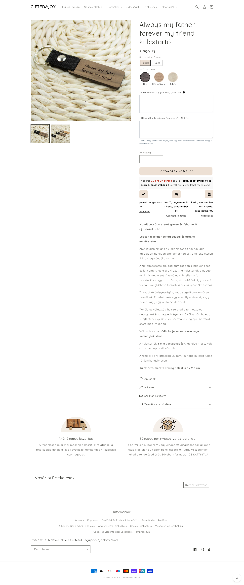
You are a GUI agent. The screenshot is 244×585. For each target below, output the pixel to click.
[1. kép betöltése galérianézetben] (40, 133)
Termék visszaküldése (154, 520)
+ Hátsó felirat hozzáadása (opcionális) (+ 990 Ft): (164, 118)
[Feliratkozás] (86, 549)
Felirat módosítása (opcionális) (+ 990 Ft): (160, 92)
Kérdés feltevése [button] (196, 485)
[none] (145, 63)
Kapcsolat (92, 520)
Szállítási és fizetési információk (120, 520)
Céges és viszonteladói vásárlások (113, 531)
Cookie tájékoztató (141, 525)
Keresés (79, 520)
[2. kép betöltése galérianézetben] (60, 133)
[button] (94, 6)
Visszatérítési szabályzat (169, 525)
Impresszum (143, 531)
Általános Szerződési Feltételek (77, 525)
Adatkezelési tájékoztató (112, 525)
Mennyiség (145, 152)
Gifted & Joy (116, 577)
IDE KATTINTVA (198, 454)
